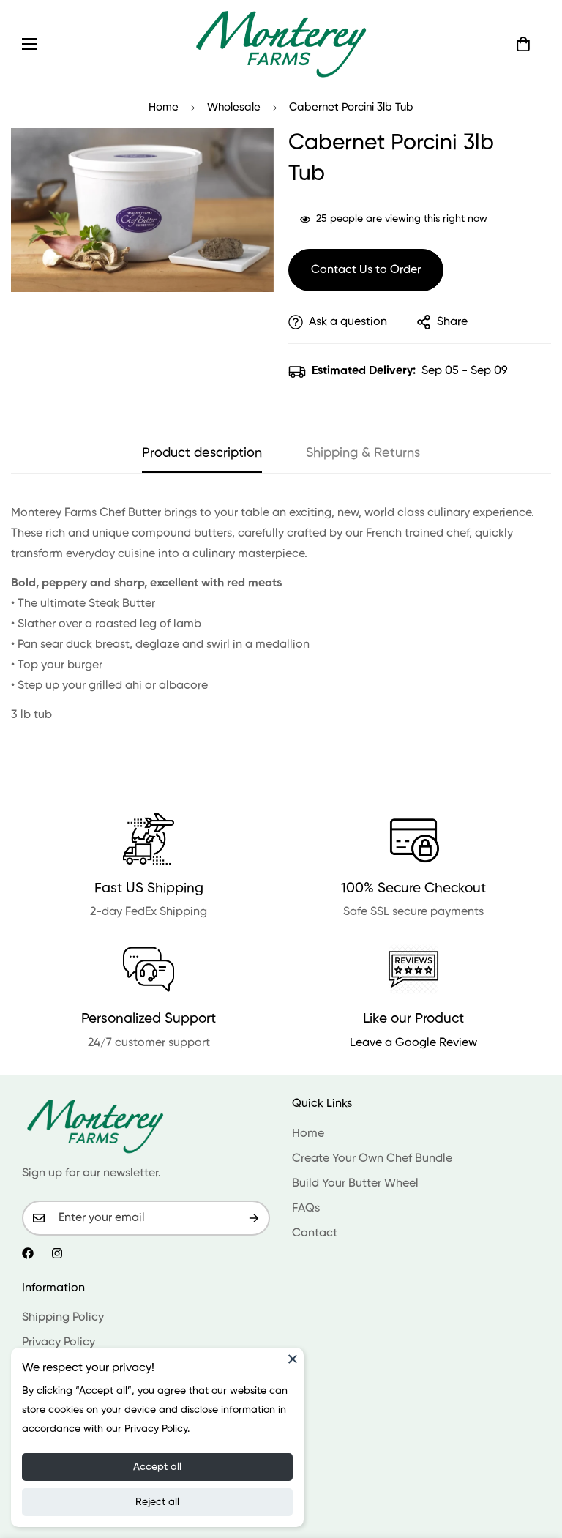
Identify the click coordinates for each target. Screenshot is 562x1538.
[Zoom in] (242, 159)
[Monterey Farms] (281, 43)
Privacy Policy (58, 1342)
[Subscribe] (254, 1218)
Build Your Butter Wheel (355, 1184)
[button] (523, 44)
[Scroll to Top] (533, 1458)
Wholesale (234, 107)
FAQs (306, 1208)
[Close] (293, 1359)
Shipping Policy (63, 1318)
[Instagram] (57, 1253)
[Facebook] (28, 1253)
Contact (314, 1233)
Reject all (157, 1502)
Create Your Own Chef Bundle (372, 1159)
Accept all (157, 1467)
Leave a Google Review (413, 1043)
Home (164, 107)
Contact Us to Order (366, 270)
